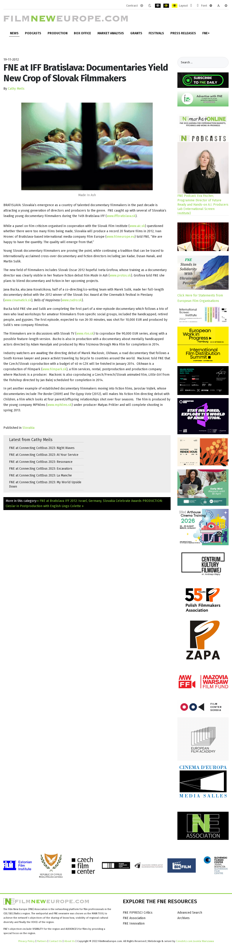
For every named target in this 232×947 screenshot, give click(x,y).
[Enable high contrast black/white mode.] (158, 5)
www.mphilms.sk (59, 405)
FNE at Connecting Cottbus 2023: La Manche (40, 475)
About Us (69, 941)
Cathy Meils (16, 89)
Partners (42, 941)
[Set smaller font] (210, 5)
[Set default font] (218, 5)
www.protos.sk (120, 275)
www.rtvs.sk (85, 333)
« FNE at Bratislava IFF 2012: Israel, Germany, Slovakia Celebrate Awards (89, 501)
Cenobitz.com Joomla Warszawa (195, 941)
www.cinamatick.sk (18, 300)
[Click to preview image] (87, 146)
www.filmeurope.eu (120, 237)
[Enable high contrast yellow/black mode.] (175, 5)
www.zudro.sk (72, 300)
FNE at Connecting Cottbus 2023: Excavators (40, 469)
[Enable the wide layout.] (198, 5)
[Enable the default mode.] (142, 5)
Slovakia (28, 428)
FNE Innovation (134, 923)
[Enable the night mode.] (149, 5)
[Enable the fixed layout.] (191, 5)
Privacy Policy (26, 941)
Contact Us (56, 941)
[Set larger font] (226, 5)
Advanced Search (189, 913)
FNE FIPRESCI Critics (137, 913)
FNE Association (134, 918)
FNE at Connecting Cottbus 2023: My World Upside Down (45, 484)
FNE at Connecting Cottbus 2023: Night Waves (42, 448)
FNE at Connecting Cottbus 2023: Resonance (40, 462)
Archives (183, 918)
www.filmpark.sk (54, 369)
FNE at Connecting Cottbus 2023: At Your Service (43, 455)
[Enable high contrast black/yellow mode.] (166, 5)
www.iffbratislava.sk (121, 216)
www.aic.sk (137, 226)
